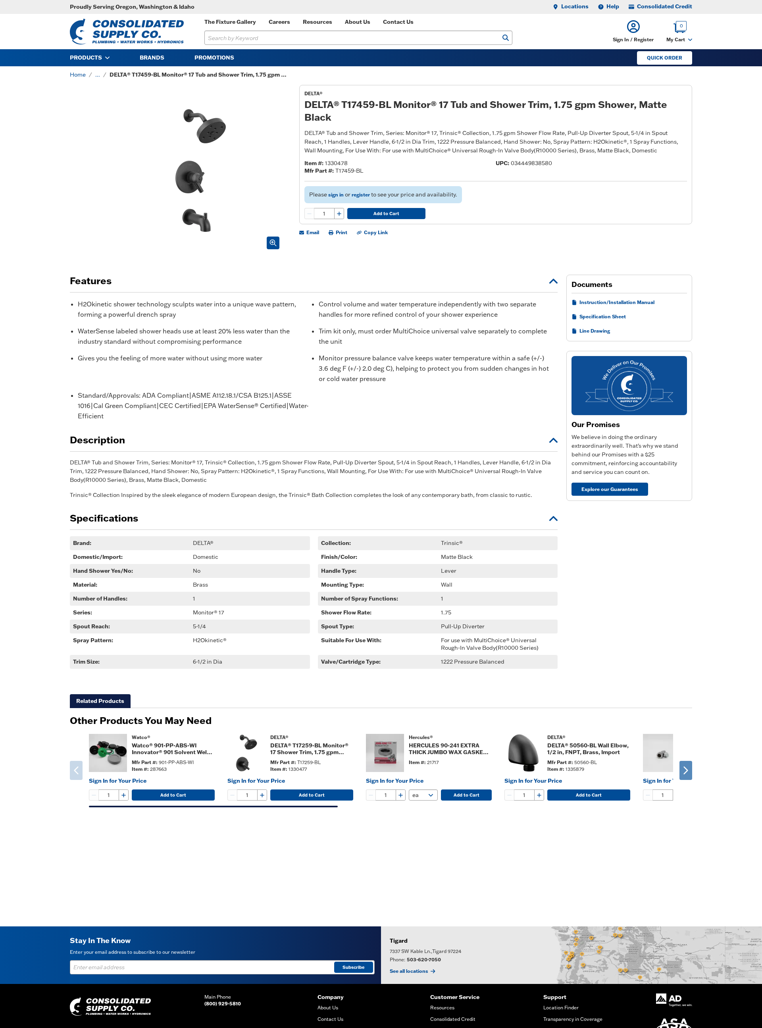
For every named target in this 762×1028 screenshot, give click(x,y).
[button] (633, 31)
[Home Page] (127, 31)
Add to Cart (386, 213)
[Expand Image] (273, 243)
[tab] (100, 701)
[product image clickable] (108, 753)
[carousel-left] (76, 770)
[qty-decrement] (309, 213)
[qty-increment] (339, 213)
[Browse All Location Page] (571, 955)
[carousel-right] (685, 770)
